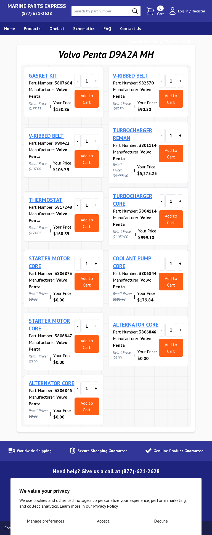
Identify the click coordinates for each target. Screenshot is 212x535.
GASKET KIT (43, 75)
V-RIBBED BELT (130, 75)
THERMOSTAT (45, 199)
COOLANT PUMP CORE (132, 262)
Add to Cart (87, 99)
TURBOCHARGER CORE (132, 199)
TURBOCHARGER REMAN (132, 134)
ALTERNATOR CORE (135, 324)
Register (198, 11)
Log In (183, 11)
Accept (103, 521)
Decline (161, 521)
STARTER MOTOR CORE (49, 262)
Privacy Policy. (105, 506)
